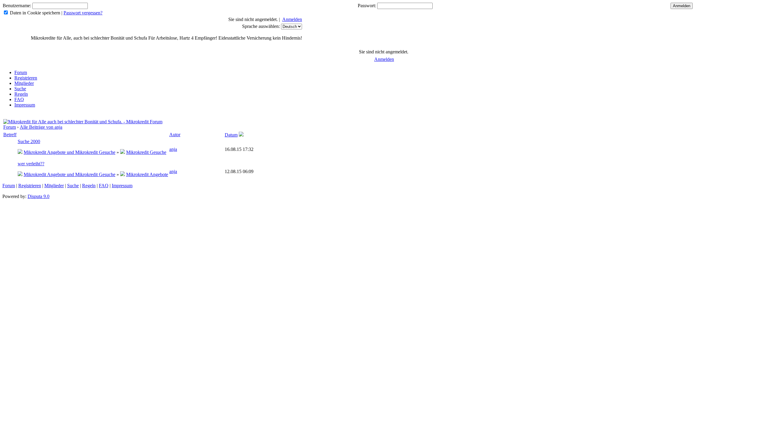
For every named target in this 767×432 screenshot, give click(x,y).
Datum (231, 134)
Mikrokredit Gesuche (146, 152)
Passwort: (367, 5)
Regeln (21, 94)
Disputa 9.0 (38, 196)
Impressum (24, 104)
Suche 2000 (29, 141)
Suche (20, 88)
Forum (20, 72)
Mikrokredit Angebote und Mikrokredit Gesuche (69, 152)
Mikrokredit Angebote (147, 174)
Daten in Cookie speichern (35, 12)
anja (173, 149)
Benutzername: (17, 5)
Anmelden (292, 19)
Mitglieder (24, 83)
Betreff (9, 134)
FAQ (19, 99)
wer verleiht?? (31, 163)
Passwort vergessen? (83, 12)
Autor (174, 134)
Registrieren (25, 77)
